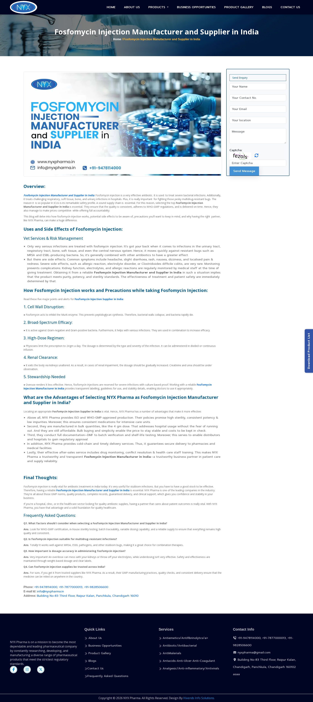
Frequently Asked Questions (107, 676)
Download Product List (309, 351)
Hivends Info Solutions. (199, 698)
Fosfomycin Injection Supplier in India (99, 299)
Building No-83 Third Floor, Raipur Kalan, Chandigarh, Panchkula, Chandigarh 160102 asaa (264, 667)
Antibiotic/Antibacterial (179, 645)
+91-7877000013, (274, 638)
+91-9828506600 (96, 587)
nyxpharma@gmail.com (253, 652)
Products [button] (157, 7)
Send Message (244, 171)
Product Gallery (239, 7)
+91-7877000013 (70, 587)
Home (111, 7)
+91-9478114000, (249, 638)
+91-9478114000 (45, 587)
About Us (132, 7)
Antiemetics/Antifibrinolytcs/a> (185, 638)
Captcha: (235, 150)
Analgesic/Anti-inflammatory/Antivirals (190, 668)
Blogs (267, 7)
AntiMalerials (171, 653)
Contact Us (290, 7)
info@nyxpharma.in (50, 591)
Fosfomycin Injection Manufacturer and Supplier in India (59, 195)
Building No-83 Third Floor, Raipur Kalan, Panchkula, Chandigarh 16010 (87, 596)
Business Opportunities (196, 7)
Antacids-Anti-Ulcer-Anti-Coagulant (188, 661)
